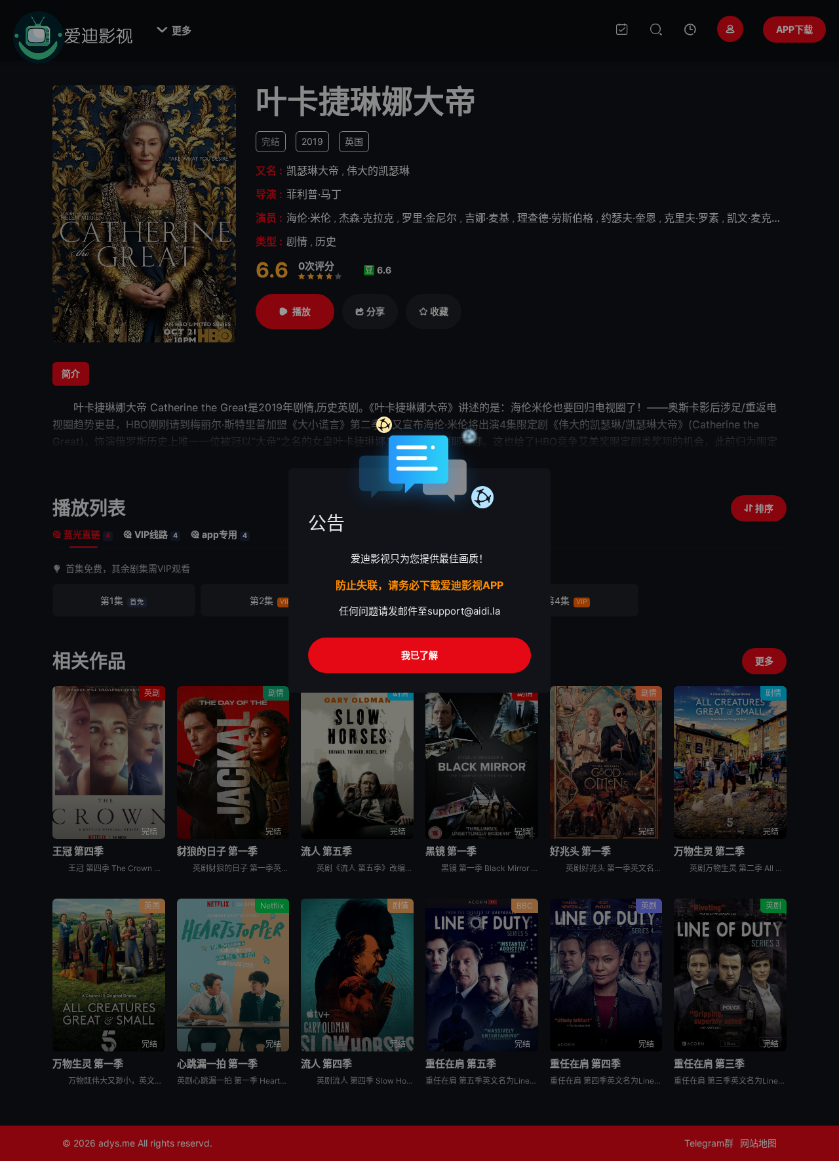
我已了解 (419, 655)
